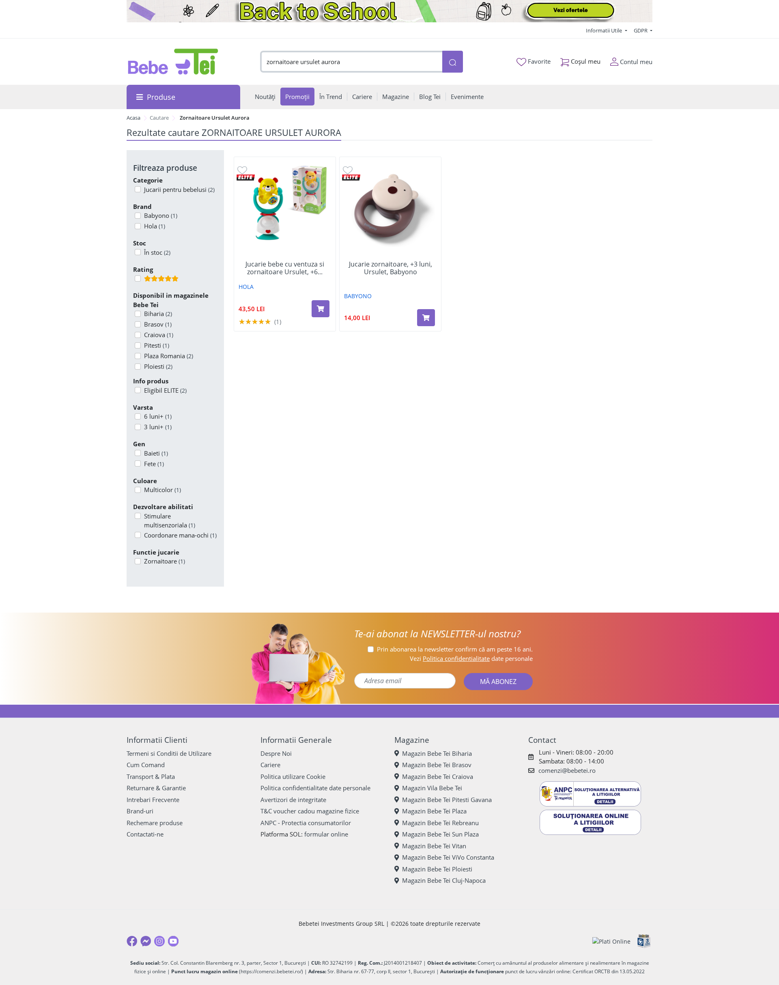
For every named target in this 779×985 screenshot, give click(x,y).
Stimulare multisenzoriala (169, 520)
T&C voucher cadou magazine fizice (309, 811)
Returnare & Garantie (156, 788)
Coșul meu (584, 61)
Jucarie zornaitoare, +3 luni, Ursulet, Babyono (390, 268)
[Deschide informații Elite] (245, 177)
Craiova (158, 335)
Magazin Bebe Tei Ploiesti (437, 869)
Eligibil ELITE (165, 390)
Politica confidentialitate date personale (315, 788)
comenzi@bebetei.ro (567, 770)
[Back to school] (389, 11)
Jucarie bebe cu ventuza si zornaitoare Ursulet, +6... (284, 268)
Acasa (133, 117)
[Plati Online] (611, 941)
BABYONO (358, 296)
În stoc (157, 252)
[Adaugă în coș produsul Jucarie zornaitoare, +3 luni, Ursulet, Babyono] (426, 317)
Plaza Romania (168, 356)
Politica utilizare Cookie (292, 776)
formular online (326, 834)
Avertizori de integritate (293, 800)
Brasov (158, 324)
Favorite (538, 61)
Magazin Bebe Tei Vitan (434, 846)
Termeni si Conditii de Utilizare (169, 753)
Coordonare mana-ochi (180, 535)
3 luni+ (158, 427)
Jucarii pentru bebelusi (179, 189)
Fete (154, 464)
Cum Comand (146, 765)
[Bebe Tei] (173, 61)
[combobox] (351, 62)
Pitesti (156, 345)
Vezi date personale (471, 658)
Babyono (160, 215)
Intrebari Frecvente (153, 800)
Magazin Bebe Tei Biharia (437, 753)
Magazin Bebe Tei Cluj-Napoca (444, 880)
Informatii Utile (604, 30)
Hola (154, 226)
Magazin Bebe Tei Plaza (434, 811)
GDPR (641, 30)
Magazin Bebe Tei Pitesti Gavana (447, 800)
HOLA (246, 286)
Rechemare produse (155, 823)
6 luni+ (158, 416)
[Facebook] (132, 941)
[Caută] (452, 62)
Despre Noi (276, 753)
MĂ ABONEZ (498, 681)
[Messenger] (145, 941)
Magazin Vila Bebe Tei (432, 788)
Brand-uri (140, 811)
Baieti (156, 453)
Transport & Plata (151, 776)
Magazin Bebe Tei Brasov (436, 765)
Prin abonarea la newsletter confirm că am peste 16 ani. (455, 649)
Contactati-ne (145, 834)
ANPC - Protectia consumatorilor (305, 823)
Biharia (158, 314)
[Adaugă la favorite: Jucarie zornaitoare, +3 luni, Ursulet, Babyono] (348, 169)
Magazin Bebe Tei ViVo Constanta (448, 857)
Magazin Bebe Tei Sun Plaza (440, 834)
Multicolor (162, 490)
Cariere (270, 765)
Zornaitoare (164, 561)
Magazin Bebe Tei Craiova (437, 776)
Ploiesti (158, 366)
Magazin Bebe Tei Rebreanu (440, 823)
